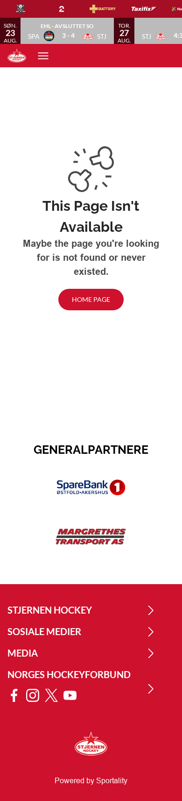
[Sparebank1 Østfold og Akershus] (91, 487)
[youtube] (72, 695)
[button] (67, 31)
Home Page (91, 299)
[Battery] (110, 9)
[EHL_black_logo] (28, 9)
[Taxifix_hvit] (151, 9)
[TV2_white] (69, 9)
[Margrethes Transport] (91, 537)
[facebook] (16, 695)
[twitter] (54, 695)
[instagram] (35, 695)
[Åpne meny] (47, 55)
